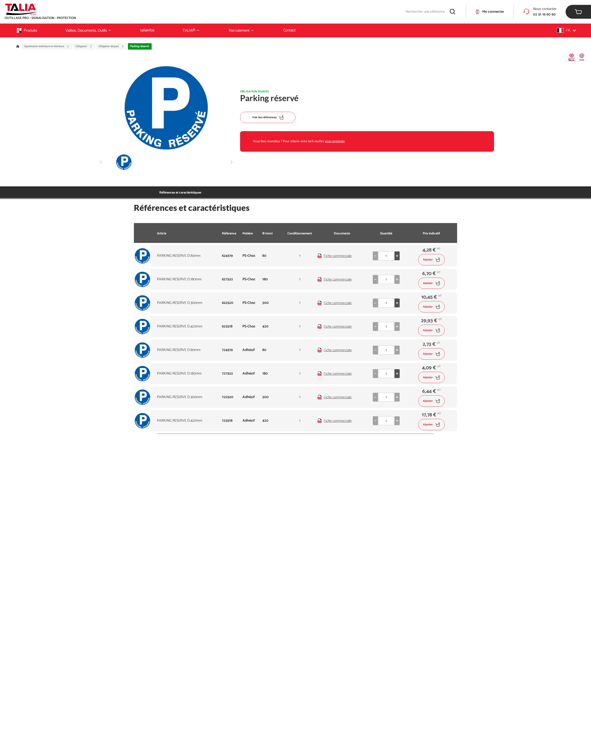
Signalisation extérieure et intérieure (44, 46)
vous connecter (335, 141)
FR (568, 30)
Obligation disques (109, 46)
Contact (289, 30)
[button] (566, 30)
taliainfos (147, 30)
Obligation (81, 46)
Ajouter (428, 259)
